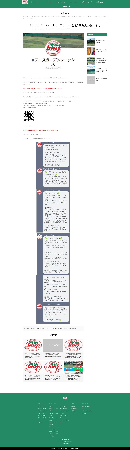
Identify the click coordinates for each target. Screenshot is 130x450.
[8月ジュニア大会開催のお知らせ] (53, 345)
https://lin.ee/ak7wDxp (27, 126)
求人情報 (84, 413)
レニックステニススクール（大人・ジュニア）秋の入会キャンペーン (101, 70)
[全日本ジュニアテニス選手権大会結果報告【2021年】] (53, 368)
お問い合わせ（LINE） (87, 410)
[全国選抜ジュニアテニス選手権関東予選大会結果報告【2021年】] (73, 346)
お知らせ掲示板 (66, 6)
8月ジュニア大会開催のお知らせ (53, 356)
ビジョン (51, 406)
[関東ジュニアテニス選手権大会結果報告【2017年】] (33, 368)
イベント (40, 422)
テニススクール (41, 413)
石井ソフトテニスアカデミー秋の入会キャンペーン (101, 51)
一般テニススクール (34, 2)
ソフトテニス (73, 2)
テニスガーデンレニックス (64, 448)
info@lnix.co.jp (64, 96)
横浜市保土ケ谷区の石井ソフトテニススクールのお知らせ (73, 376)
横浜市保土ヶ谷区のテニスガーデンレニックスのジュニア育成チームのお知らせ (49, 29)
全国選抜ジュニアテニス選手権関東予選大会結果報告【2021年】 (73, 358)
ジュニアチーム (47, 2)
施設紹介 (73, 410)
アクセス (73, 406)
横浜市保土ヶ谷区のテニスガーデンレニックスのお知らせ (52, 354)
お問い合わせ (99, 2)
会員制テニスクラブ (86, 2)
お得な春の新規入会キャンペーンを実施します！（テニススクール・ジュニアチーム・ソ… (73, 380)
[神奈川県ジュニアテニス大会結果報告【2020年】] (33, 346)
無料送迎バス (74, 408)
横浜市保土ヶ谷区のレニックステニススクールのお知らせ (79, 29)
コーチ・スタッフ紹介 (53, 431)
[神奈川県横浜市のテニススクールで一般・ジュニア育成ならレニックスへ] (25, 2)
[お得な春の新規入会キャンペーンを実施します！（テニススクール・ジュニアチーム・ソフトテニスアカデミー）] (73, 367)
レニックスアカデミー (60, 2)
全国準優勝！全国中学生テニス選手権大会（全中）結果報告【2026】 (101, 60)
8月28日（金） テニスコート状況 (101, 41)
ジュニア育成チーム (42, 415)
